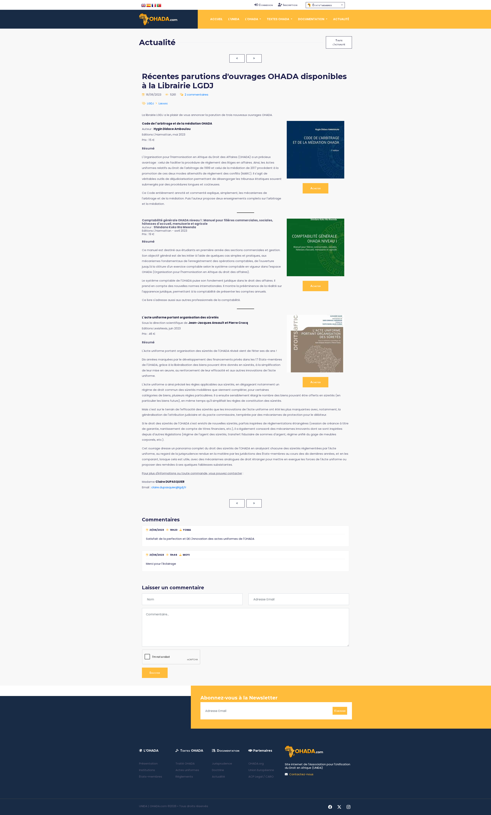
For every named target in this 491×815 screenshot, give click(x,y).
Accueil (216, 19)
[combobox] (325, 5)
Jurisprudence (222, 763)
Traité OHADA (185, 763)
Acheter (315, 188)
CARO (269, 776)
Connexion (266, 5)
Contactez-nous (301, 774)
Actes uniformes (187, 770)
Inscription (290, 5)
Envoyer (155, 672)
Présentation (148, 763)
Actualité (341, 19)
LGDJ (150, 103)
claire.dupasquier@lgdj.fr (168, 487)
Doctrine (218, 770)
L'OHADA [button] (252, 19)
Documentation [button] (311, 19)
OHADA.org (256, 763)
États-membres (150, 776)
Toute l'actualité (339, 42)
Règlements (184, 776)
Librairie (163, 103)
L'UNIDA (233, 19)
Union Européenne (261, 770)
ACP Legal (255, 776)
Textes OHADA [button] (278, 19)
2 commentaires (196, 95)
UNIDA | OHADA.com (153, 806)
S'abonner (340, 711)
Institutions (147, 770)
